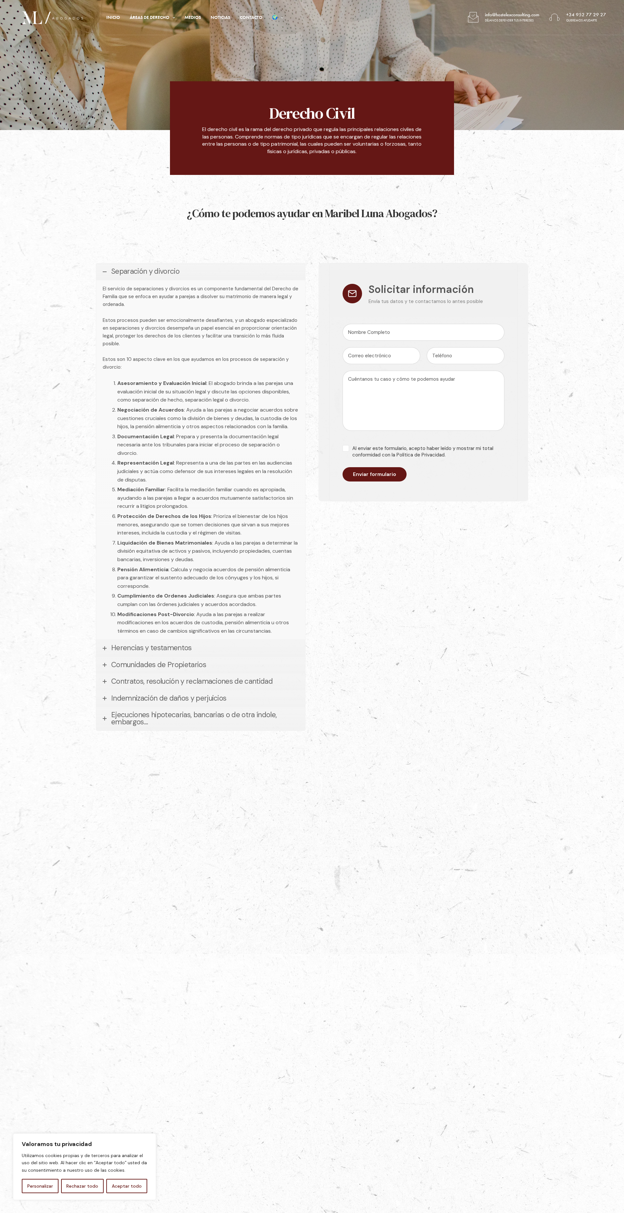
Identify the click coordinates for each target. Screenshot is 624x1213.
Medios (193, 17)
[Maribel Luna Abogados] (52, 17)
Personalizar (40, 1186)
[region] (84, 1166)
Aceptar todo (127, 1186)
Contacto (251, 17)
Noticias (220, 17)
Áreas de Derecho (149, 17)
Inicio (113, 17)
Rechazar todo (82, 1186)
